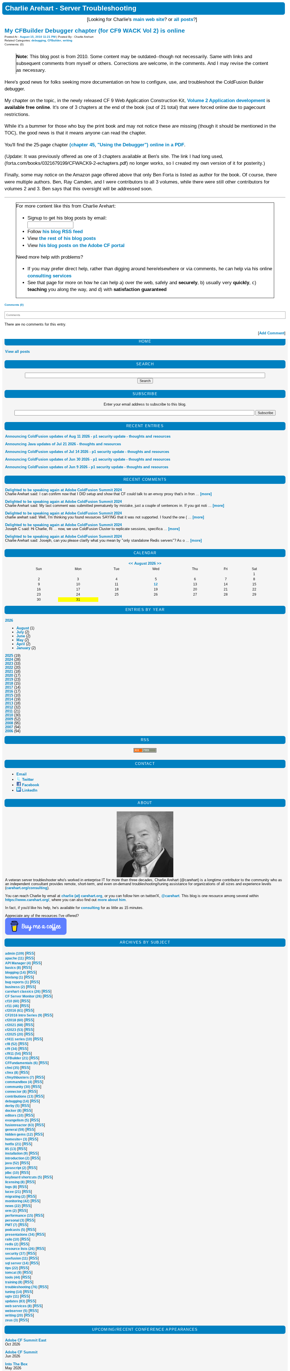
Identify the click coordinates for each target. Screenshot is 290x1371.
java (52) (12, 1163)
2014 (9, 699)
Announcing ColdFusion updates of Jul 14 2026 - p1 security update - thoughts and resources (87, 452)
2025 (9, 655)
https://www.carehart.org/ (27, 900)
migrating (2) (15, 1197)
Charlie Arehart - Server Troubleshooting (71, 8)
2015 (9, 695)
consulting (90, 908)
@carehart (170, 896)
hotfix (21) (13, 1144)
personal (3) (14, 1220)
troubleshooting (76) (21, 1287)
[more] (206, 494)
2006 (9, 731)
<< (131, 563)
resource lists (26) (20, 1249)
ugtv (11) (12, 1296)
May (20, 640)
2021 (9, 671)
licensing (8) (15, 1182)
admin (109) (14, 954)
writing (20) (14, 1315)
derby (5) (12, 1106)
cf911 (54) (13, 1054)
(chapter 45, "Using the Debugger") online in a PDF (126, 144)
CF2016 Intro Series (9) (23, 1015)
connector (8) (16, 1092)
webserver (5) (16, 1311)
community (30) (17, 1087)
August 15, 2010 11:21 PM (38, 36)
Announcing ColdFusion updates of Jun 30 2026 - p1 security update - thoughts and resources (87, 459)
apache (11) (14, 958)
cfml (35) (12, 1068)
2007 (9, 727)
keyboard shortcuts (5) (23, 1177)
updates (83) (15, 1301)
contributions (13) (19, 1096)
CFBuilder (54, 40)
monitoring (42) (17, 1201)
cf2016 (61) (14, 1011)
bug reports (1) (17, 982)
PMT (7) (11, 1225)
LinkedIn (29, 790)
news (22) (13, 1206)
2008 (9, 723)
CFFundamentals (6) (21, 1063)
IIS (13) (10, 1149)
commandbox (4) (18, 1082)
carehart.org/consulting (26, 888)
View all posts (17, 351)
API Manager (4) (18, 963)
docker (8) (13, 1111)
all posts (183, 19)
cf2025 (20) (14, 1034)
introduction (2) (17, 1158)
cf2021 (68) (14, 1025)
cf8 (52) (11, 1044)
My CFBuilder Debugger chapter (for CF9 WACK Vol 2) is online (95, 30)
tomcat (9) (13, 1273)
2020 (9, 675)
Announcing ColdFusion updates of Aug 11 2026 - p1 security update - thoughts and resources (87, 436)
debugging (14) (17, 1101)
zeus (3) (11, 1320)
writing (67, 40)
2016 (9, 691)
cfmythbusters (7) (19, 1077)
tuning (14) (13, 1292)
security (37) (15, 1254)
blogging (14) (15, 973)
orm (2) (11, 1211)
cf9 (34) (11, 1049)
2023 (9, 663)
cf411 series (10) (18, 1039)
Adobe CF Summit (21, 1352)
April (20, 644)
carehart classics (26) (22, 992)
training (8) (13, 1282)
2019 (9, 679)
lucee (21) (13, 1192)
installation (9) (16, 1153)
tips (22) (11, 1268)
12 (156, 584)
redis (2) (11, 1244)
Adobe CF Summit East (25, 1340)
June (20, 636)
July (20, 632)
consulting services (49, 276)
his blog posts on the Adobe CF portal (82, 245)
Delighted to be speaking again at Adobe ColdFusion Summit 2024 (63, 490)
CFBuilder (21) (16, 1058)
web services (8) (18, 1306)
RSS (30, 953)
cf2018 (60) (14, 1020)
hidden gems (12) (19, 1134)
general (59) (14, 1130)
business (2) (15, 987)
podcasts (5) (15, 1230)
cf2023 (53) (14, 1030)
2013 (9, 703)
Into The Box (16, 1364)
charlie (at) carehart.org (81, 896)
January (23, 648)
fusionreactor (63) (19, 1125)
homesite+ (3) (16, 1139)
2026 (9, 620)
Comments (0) (14, 304)
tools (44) (12, 1277)
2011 (9, 711)
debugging (38, 40)
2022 (9, 667)
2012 (9, 707)
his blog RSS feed (62, 231)
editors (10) (14, 1115)
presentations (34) (20, 1235)
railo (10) (12, 1239)
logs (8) (11, 1187)
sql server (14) (17, 1263)
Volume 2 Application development (226, 100)
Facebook (30, 785)
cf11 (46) (12, 1006)
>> (159, 563)
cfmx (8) (11, 1073)
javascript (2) (15, 1168)
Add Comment (271, 333)
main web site (148, 19)
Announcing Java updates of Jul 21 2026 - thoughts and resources (63, 444)
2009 (9, 719)
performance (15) (19, 1216)
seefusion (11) (16, 1258)
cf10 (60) (12, 1001)
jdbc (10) (12, 1173)
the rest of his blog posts (67, 238)
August (22, 628)
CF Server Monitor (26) (23, 996)
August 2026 (145, 563)
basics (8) (13, 968)
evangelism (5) (17, 1120)
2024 (9, 659)
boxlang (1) (14, 977)
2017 (9, 687)
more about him (112, 900)
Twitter (28, 779)
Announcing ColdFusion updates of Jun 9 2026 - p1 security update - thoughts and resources (86, 467)
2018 (9, 683)
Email (21, 774)
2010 (9, 715)
